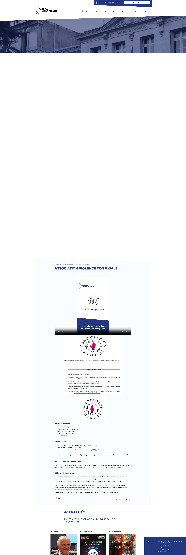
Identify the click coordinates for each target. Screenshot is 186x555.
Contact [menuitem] (148, 10)
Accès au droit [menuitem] (127, 10)
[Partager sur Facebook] (126, 499)
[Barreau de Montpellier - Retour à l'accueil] (45, 10)
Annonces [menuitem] (116, 10)
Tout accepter (165, 545)
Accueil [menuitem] (82, 10)
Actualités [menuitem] (138, 10)
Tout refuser (165, 547)
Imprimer (59, 498)
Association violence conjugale (87, 264)
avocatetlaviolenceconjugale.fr (88, 445)
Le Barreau (61, 264)
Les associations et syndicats (72, 264)
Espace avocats (109, 2)
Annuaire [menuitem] (99, 10)
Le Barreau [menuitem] (90, 10)
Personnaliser (165, 549)
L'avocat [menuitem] (108, 10)
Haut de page (56, 498)
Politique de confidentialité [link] (165, 551)
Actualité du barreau (56, 531)
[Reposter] (129, 499)
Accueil (56, 264)
